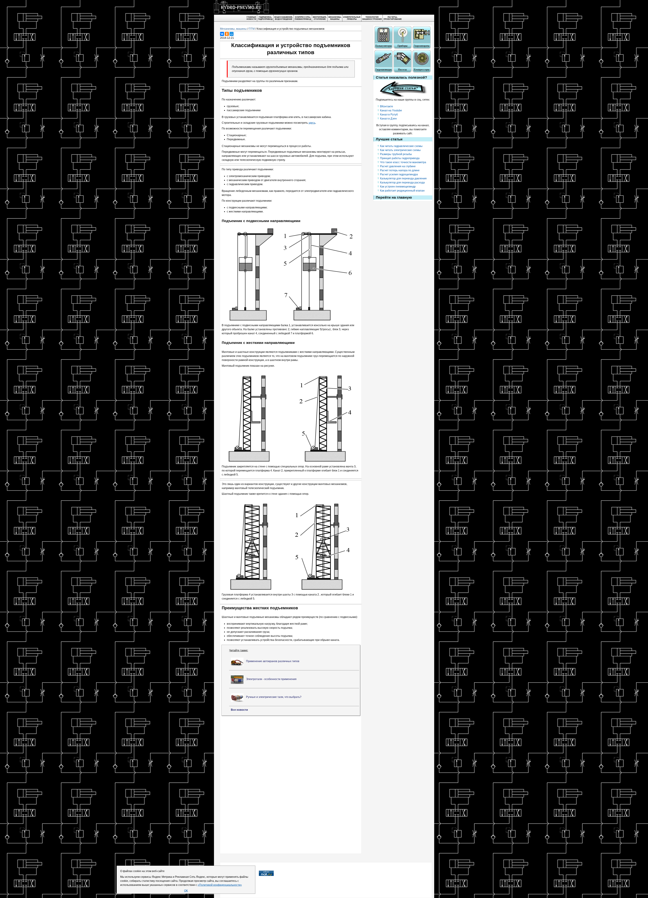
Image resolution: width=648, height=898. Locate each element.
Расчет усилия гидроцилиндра (399, 174)
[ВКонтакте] (222, 34)
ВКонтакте (386, 106)
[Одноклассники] (227, 34)
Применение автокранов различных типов (272, 661)
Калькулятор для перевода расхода (402, 182)
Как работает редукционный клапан (402, 190)
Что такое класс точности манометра (403, 162)
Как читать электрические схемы (400, 150)
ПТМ (252, 28)
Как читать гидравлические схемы (401, 146)
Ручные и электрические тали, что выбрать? (273, 697)
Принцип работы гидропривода (400, 158)
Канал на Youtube (391, 110)
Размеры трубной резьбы (396, 154)
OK (186, 890)
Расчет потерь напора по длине (400, 170)
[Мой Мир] (232, 34)
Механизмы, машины (233, 28)
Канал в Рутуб (389, 114)
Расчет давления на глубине (398, 166)
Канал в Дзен (388, 118)
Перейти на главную (394, 197)
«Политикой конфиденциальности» (220, 884)
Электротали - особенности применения (271, 679)
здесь (311, 122)
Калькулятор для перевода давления (403, 178)
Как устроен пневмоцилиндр (398, 186)
